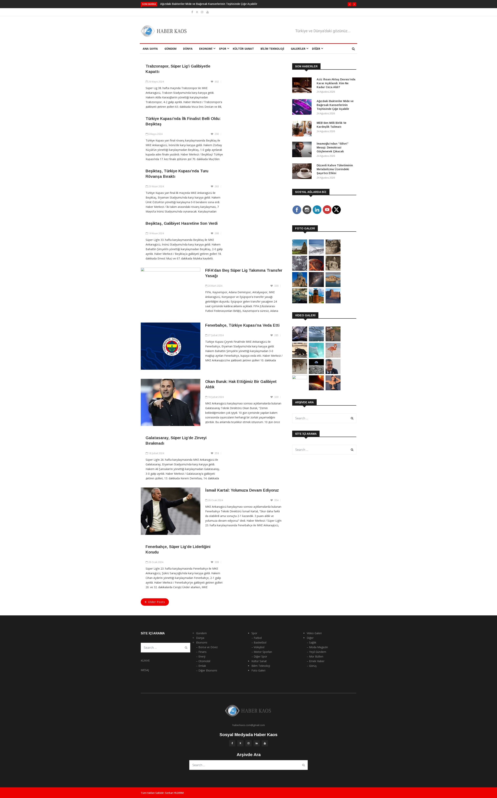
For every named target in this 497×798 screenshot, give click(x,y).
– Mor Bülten (315, 656)
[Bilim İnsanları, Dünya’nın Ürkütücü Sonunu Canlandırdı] (316, 389)
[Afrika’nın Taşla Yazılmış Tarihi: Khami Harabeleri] (333, 253)
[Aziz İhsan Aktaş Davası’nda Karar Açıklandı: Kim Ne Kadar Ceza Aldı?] (303, 85)
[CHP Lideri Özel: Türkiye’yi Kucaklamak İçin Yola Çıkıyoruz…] (333, 373)
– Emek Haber (315, 661)
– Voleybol (257, 647)
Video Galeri (314, 633)
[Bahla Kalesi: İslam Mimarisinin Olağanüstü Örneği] (333, 302)
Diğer (316, 48)
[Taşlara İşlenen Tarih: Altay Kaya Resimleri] (299, 269)
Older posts (156, 602)
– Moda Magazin (317, 647)
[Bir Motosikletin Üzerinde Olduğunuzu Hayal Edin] (333, 340)
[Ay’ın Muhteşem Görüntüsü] (316, 373)
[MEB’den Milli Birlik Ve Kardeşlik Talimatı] (303, 129)
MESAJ (145, 670)
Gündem (170, 48)
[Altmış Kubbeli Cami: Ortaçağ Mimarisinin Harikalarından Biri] (316, 302)
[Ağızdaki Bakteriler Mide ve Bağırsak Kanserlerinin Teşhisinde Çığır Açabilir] (303, 107)
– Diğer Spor (259, 656)
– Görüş (312, 666)
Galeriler (298, 48)
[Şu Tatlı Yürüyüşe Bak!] (299, 373)
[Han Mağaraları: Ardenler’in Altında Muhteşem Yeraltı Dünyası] (299, 302)
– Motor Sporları (261, 652)
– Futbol (256, 638)
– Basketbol (258, 642)
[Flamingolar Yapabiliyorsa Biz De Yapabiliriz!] (333, 356)
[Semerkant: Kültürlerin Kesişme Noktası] (299, 286)
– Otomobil (203, 661)
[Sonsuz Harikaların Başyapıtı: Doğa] (316, 340)
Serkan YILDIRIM (174, 793)
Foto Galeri (258, 670)
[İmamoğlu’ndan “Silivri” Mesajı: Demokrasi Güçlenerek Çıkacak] (303, 150)
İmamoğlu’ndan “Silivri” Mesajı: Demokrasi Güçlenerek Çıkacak (332, 147)
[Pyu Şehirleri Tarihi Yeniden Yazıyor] (299, 253)
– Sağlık (311, 642)
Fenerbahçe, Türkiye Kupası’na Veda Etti (242, 325)
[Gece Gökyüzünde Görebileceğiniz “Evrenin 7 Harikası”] (316, 286)
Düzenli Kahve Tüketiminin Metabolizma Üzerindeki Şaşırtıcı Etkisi (335, 169)
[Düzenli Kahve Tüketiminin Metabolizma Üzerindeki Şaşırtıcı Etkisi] (303, 171)
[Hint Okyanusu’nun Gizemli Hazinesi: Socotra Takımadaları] (316, 253)
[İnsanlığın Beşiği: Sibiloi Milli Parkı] (333, 286)
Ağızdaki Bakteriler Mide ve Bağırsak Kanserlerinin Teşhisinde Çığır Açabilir (208, 3)
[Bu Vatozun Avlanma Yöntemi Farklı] (316, 356)
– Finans (201, 652)
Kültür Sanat (243, 48)
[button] (350, 4)
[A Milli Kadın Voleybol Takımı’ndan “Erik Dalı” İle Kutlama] (299, 378)
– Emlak (201, 666)
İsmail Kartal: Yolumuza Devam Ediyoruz (242, 490)
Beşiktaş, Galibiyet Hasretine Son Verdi (182, 223)
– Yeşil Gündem (316, 652)
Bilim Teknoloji (272, 48)
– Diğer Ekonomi (206, 670)
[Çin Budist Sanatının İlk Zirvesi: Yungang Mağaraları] (333, 269)
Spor (222, 48)
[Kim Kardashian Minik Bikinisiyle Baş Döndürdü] (333, 389)
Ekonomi (205, 48)
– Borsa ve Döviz (207, 647)
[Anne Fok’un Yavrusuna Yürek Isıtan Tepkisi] (299, 340)
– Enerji (200, 656)
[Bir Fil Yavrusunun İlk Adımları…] (299, 356)
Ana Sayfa (150, 48)
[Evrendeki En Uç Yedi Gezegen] (316, 269)
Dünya (188, 48)
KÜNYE (145, 660)
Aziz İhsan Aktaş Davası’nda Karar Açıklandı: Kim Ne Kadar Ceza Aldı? (336, 83)
